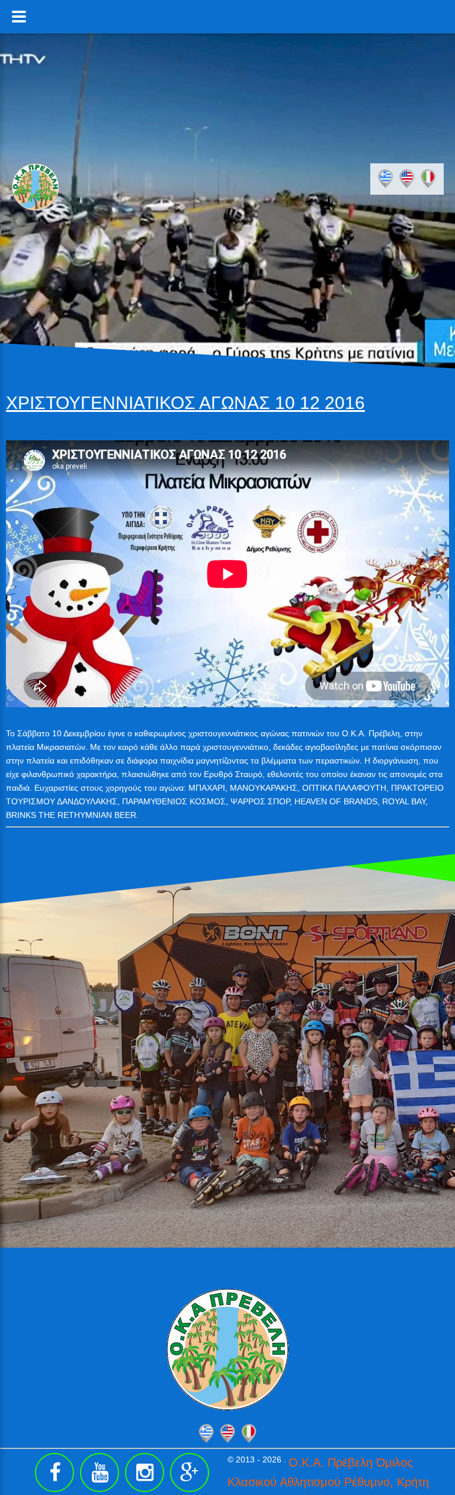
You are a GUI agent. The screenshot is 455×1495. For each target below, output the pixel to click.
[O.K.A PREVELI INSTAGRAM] (144, 1472)
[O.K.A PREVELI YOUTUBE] (99, 1472)
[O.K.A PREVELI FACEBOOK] (54, 1472)
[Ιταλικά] (428, 178)
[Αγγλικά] (407, 178)
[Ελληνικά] (385, 178)
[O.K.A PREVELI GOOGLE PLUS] (189, 1472)
